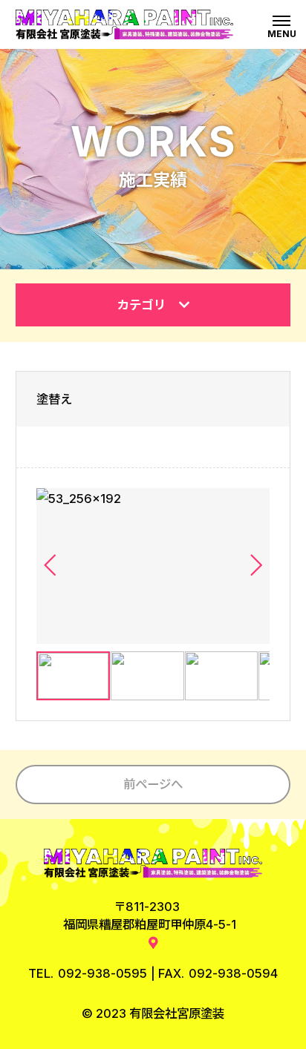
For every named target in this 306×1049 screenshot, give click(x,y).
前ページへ (153, 784)
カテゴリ (141, 304)
